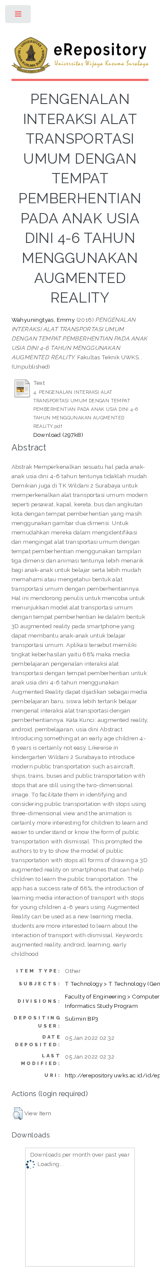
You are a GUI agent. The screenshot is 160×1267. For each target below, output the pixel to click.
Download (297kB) (58, 434)
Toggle (18, 16)
